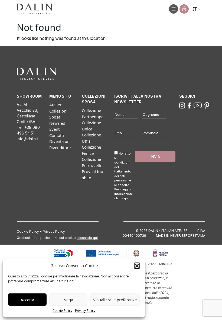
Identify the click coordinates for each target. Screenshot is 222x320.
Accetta (27, 299)
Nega (68, 299)
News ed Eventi (57, 126)
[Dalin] (34, 9)
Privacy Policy (85, 310)
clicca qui (121, 198)
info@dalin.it (27, 138)
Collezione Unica (91, 126)
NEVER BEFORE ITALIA (187, 235)
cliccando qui (87, 238)
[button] (137, 265)
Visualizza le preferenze (115, 299)
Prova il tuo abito (92, 174)
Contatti (56, 135)
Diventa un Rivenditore (60, 144)
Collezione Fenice (91, 150)
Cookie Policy (62, 310)
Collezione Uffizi (91, 138)
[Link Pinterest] (206, 105)
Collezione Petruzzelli (91, 162)
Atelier (55, 104)
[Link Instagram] (182, 105)
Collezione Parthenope (92, 113)
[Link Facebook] (189, 105)
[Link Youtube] (198, 105)
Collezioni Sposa (58, 114)
